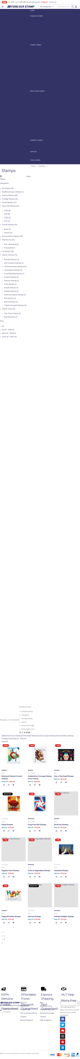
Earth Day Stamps (61, 825)
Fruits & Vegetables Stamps (39, 870)
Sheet (8, 233)
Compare (8, 785)
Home (33, 166)
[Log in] (76, 6)
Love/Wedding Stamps (14, 274)
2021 (7, 214)
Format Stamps (9, 225)
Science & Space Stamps (15, 295)
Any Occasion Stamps (14, 263)
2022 (7, 218)
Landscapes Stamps (13, 270)
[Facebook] (62, 1019)
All (3, 326)
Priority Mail (9, 248)
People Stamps (11, 288)
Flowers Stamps (11, 277)
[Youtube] (62, 1030)
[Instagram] (62, 1036)
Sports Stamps (11, 302)
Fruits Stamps (10, 284)
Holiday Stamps (11, 291)
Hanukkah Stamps (61, 870)
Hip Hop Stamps (34, 916)
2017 (7, 221)
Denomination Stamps (12, 236)
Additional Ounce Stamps (13, 192)
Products (42, 166)
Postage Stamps (10, 199)
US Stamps (8, 251)
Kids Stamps (10, 298)
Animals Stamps (11, 259)
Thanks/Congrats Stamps (15, 305)
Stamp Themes (9, 255)
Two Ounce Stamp (12, 313)
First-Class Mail (11, 244)
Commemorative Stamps (15, 266)
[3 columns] (25, 732)
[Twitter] (62, 1024)
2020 (7, 210)
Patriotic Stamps (11, 281)
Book (7, 229)
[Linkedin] (62, 1047)
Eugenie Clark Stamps (10, 870)
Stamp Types (8, 309)
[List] (20, 732)
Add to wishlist (4, 785)
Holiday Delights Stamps (64, 916)
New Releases (10, 317)
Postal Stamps (9, 202)
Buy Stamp (8, 188)
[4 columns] (27, 732)
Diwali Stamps (7, 825)
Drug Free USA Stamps (37, 825)
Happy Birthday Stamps (11, 916)
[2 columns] (22, 732)
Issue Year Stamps (10, 206)
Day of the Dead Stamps (64, 776)
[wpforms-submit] (77, 1003)
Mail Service (8, 240)
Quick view (13, 785)
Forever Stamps (10, 195)
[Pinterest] (62, 1042)
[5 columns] (29, 732)
